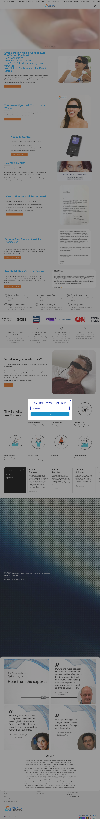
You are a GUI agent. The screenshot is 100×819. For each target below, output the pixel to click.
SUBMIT (50, 414)
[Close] (70, 401)
